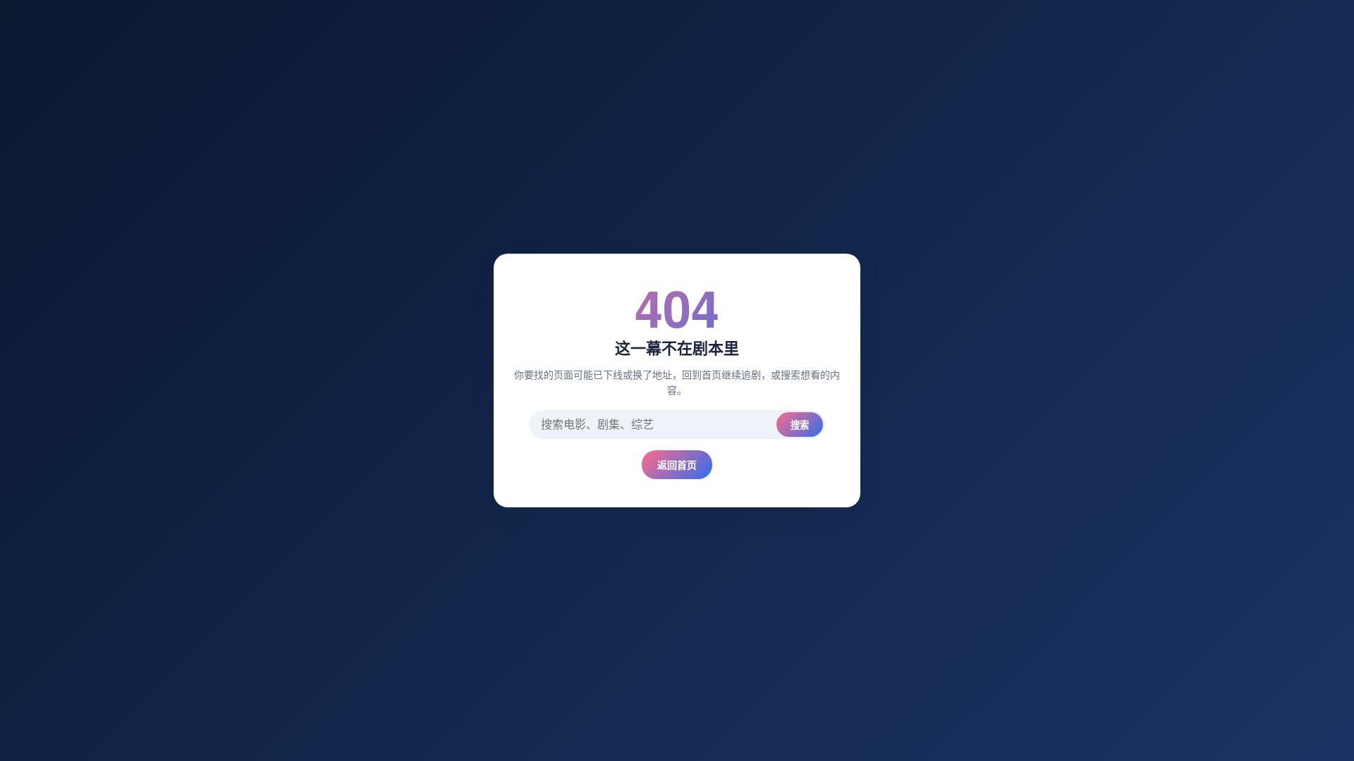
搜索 (800, 425)
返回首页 (677, 464)
